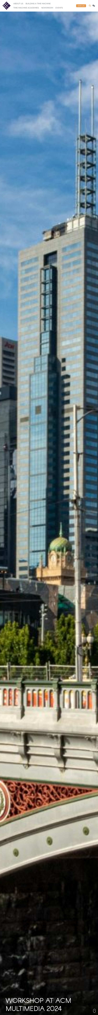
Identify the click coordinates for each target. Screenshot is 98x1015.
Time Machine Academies (26, 7)
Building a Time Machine (38, 3)
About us (18, 3)
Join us (81, 6)
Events (59, 7)
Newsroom (47, 7)
